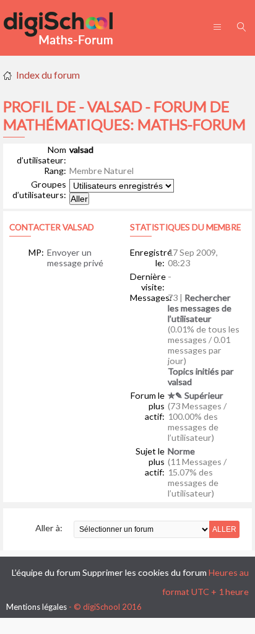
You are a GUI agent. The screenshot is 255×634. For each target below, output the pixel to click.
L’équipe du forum (46, 572)
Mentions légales (36, 607)
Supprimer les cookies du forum (144, 572)
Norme (181, 451)
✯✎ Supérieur (195, 395)
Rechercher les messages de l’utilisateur (199, 308)
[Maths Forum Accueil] (67, 28)
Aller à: (49, 528)
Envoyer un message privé (75, 257)
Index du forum (48, 74)
